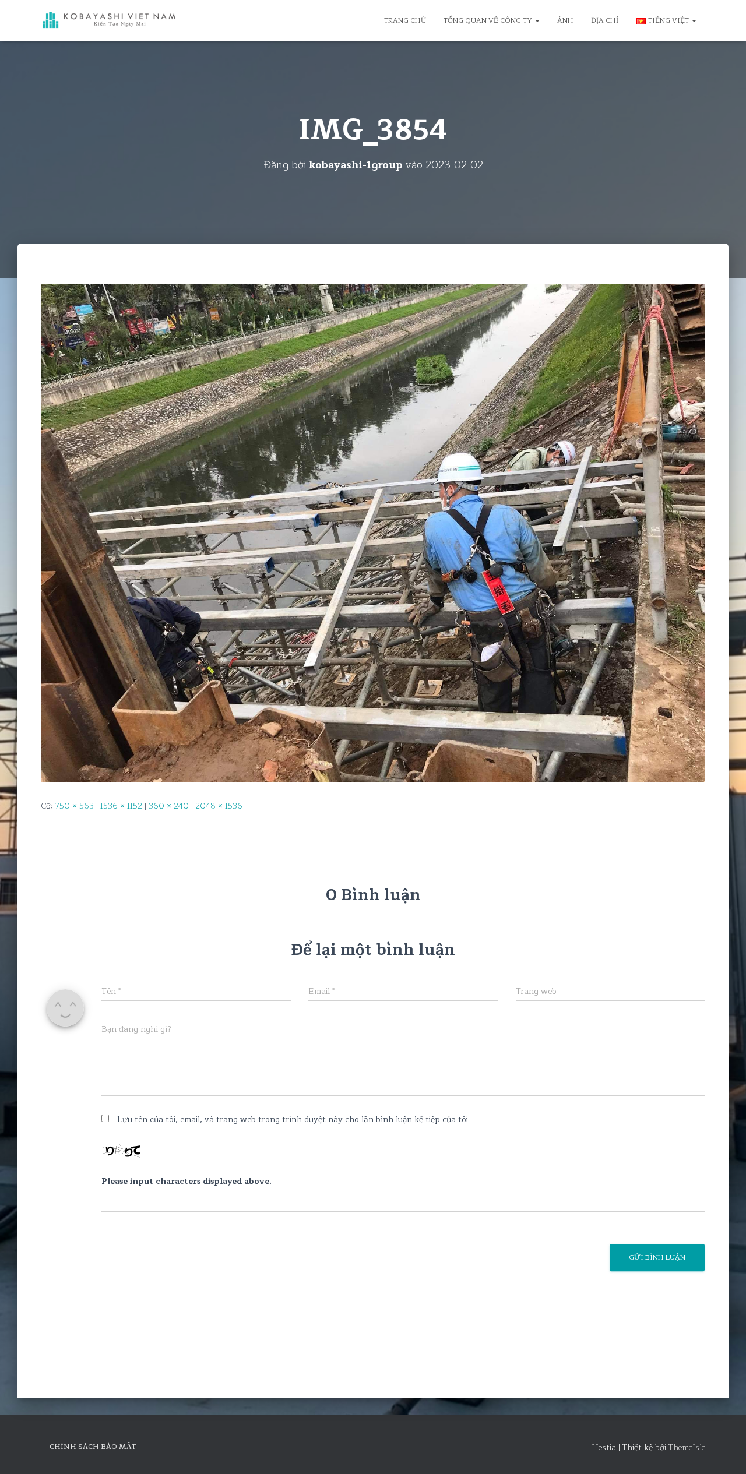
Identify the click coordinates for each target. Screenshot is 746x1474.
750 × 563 (74, 806)
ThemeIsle (686, 1447)
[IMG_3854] (373, 532)
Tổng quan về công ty (489, 20)
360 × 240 (169, 806)
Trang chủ (405, 20)
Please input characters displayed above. (186, 1181)
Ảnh (565, 20)
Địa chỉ (605, 20)
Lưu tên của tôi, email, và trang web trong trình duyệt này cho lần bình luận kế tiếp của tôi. (293, 1119)
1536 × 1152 (121, 806)
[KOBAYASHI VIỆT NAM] (109, 20)
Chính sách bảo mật (93, 1446)
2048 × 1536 (218, 806)
